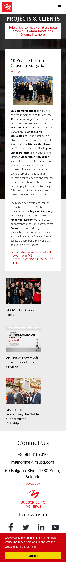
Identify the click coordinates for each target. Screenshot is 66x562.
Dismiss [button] (33, 555)
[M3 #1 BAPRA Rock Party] (23, 291)
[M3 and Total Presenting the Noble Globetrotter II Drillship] (23, 391)
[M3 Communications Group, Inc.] (8, 7)
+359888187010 (33, 454)
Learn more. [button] (31, 546)
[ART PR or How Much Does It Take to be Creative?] (23, 339)
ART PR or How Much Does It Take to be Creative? (22, 362)
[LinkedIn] (40, 526)
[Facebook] (11, 526)
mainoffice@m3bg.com (32, 462)
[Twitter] (25, 526)
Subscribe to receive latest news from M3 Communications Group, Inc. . (33, 30)
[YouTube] (55, 526)
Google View (33, 483)
